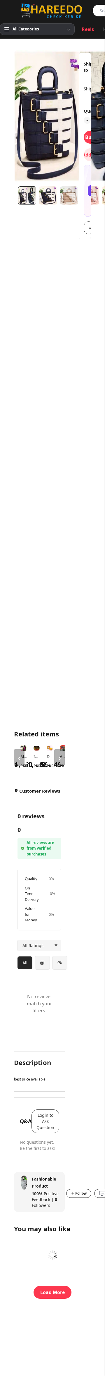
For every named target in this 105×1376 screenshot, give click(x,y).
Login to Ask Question (45, 1121)
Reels (88, 29)
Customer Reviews (39, 791)
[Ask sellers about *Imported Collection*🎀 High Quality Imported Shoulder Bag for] (88, 191)
